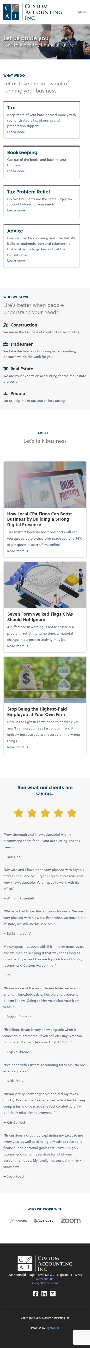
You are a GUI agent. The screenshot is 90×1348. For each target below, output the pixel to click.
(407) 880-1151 (45, 1279)
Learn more (24, 131)
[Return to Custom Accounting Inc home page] (32, 12)
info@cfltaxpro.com (45, 1283)
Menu (82, 11)
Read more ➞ (45, 550)
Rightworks (52, 1328)
